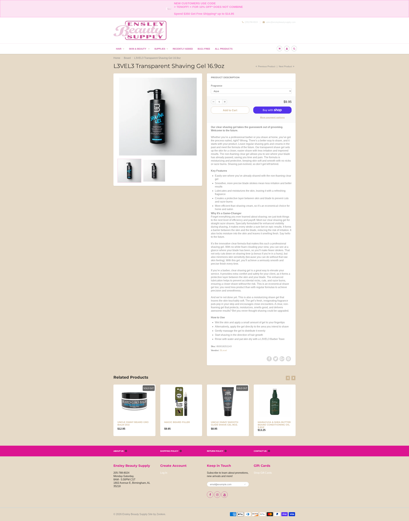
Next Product (286, 66)
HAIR (118, 49)
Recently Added (183, 49)
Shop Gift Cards (263, 472)
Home (116, 58)
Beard (127, 58)
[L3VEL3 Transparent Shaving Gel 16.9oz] (157, 117)
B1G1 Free (204, 49)
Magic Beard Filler (177, 422)
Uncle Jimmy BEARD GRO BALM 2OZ (133, 423)
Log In (163, 472)
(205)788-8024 (251, 22)
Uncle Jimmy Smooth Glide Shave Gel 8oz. (224, 423)
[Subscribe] (245, 484)
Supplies (159, 49)
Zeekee (161, 514)
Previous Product (266, 66)
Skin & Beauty (138, 49)
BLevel (223, 350)
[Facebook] (210, 494)
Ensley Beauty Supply (134, 514)
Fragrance (216, 85)
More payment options (272, 117)
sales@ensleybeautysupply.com (281, 22)
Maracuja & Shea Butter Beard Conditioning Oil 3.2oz (274, 425)
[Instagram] (217, 494)
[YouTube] (224, 494)
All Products (223, 49)
